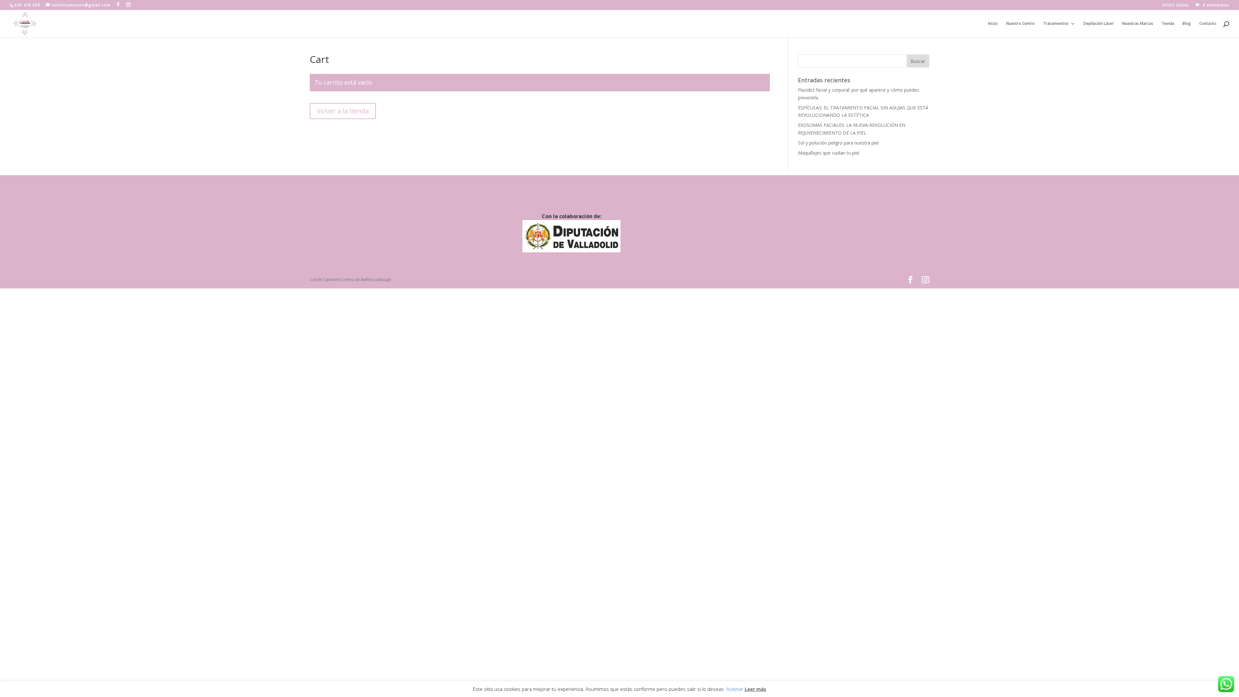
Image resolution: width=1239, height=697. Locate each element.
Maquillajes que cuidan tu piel (828, 153)
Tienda (1168, 23)
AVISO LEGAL (1175, 5)
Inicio (993, 23)
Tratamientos (1056, 23)
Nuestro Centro (1020, 23)
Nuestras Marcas (1137, 23)
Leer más (755, 689)
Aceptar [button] (734, 689)
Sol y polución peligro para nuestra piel (838, 143)
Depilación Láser (1098, 23)
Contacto (1207, 23)
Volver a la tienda (343, 110)
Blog (1187, 23)
